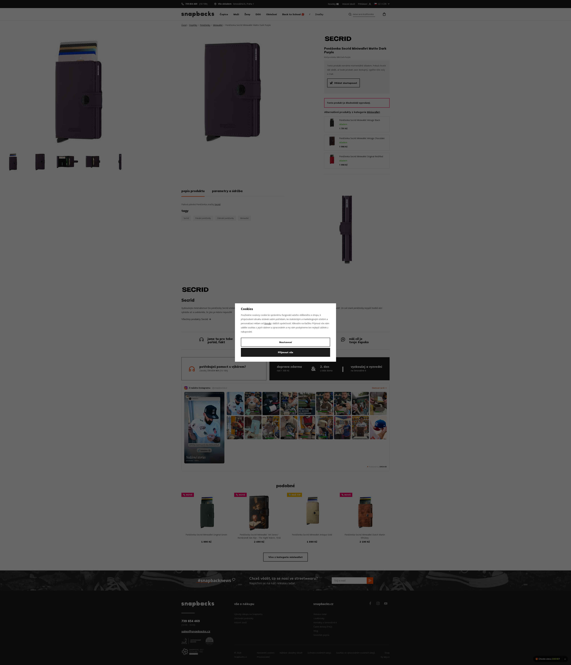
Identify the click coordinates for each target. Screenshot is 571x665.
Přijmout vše (285, 352)
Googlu (267, 323)
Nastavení (285, 342)
